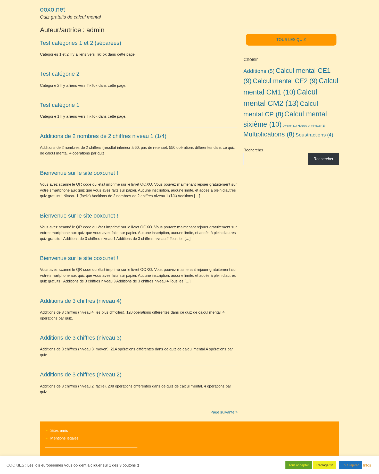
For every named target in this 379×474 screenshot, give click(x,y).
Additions (259, 71)
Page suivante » (223, 412)
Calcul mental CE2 (285, 81)
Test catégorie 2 (59, 74)
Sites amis (59, 430)
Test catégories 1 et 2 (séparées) (80, 43)
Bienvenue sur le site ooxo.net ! (79, 173)
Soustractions (314, 134)
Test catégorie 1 (59, 105)
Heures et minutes (311, 125)
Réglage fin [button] (324, 465)
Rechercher (253, 150)
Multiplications (268, 134)
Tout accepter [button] (299, 465)
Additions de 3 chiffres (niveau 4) (80, 301)
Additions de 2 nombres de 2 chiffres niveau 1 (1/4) (103, 136)
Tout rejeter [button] (350, 465)
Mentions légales (64, 438)
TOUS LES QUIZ (291, 39)
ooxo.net (52, 9)
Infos (367, 465)
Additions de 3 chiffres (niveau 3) (80, 337)
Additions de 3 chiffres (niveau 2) (80, 374)
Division (290, 125)
